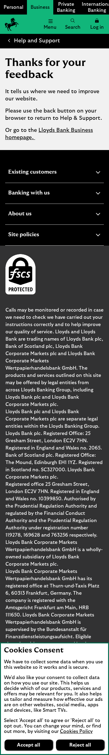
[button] (97, 24)
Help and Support (37, 41)
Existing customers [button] (47, 173)
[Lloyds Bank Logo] (11, 24)
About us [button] (34, 214)
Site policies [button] (38, 235)
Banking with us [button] (43, 194)
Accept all (28, 745)
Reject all (80, 745)
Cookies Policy (76, 731)
